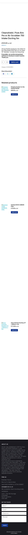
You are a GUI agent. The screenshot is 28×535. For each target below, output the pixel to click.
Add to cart (14, 62)
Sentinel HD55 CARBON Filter (17, 205)
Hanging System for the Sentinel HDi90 (17, 87)
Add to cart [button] (14, 94)
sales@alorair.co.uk (7, 487)
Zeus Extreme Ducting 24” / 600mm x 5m (18, 323)
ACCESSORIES (9, 67)
